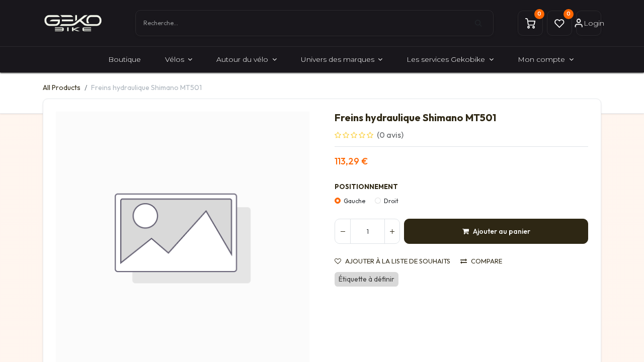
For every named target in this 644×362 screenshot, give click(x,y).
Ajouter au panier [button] (501, 231)
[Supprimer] (342, 231)
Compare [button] (486, 261)
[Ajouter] (391, 231)
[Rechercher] (484, 23)
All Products (61, 87)
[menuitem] (124, 59)
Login (592, 23)
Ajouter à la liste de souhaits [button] (397, 261)
